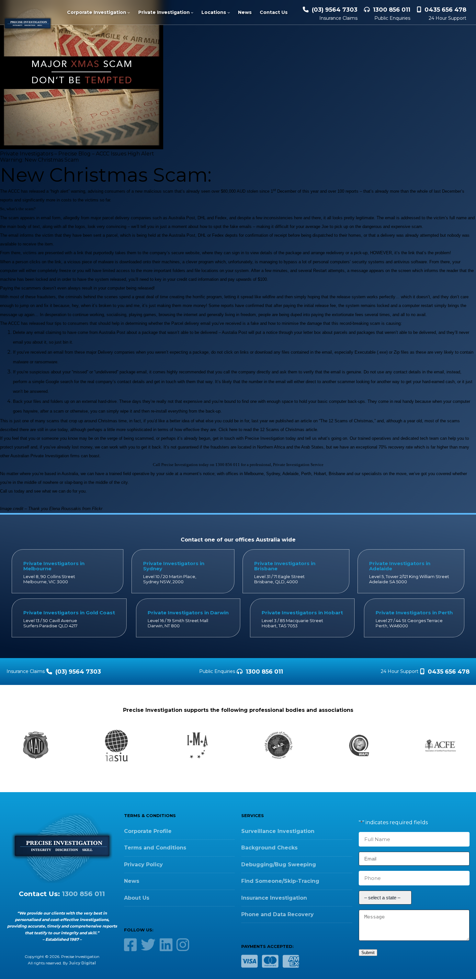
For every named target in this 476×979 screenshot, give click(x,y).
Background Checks (269, 848)
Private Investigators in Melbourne (54, 566)
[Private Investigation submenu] (192, 12)
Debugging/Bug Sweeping (278, 864)
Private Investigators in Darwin (188, 612)
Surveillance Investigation (277, 831)
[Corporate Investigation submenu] (128, 12)
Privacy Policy (143, 864)
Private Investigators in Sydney (173, 566)
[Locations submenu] (228, 12)
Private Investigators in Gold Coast (69, 612)
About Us (136, 898)
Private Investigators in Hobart (302, 612)
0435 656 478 (445, 9)
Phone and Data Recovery (277, 914)
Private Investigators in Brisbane (284, 566)
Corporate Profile (148, 831)
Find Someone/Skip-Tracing (280, 881)
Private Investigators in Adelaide (399, 566)
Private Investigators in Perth (414, 612)
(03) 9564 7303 (334, 9)
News (131, 881)
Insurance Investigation (274, 898)
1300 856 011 (391, 9)
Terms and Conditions (155, 848)
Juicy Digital (82, 963)
